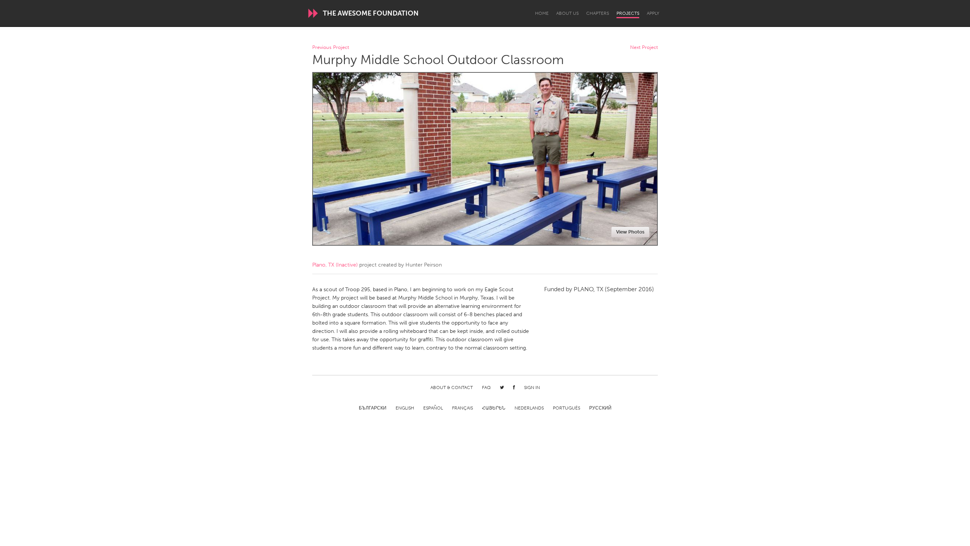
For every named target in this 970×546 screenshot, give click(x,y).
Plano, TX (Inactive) (335, 265)
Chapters (597, 13)
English (405, 408)
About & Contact (451, 387)
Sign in (532, 387)
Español (433, 408)
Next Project (644, 47)
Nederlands (529, 408)
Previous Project (330, 47)
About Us (567, 13)
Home (542, 13)
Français (462, 408)
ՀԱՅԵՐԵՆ (493, 408)
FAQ (486, 387)
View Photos (630, 232)
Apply (653, 13)
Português (566, 408)
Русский (600, 408)
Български (372, 408)
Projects (627, 13)
